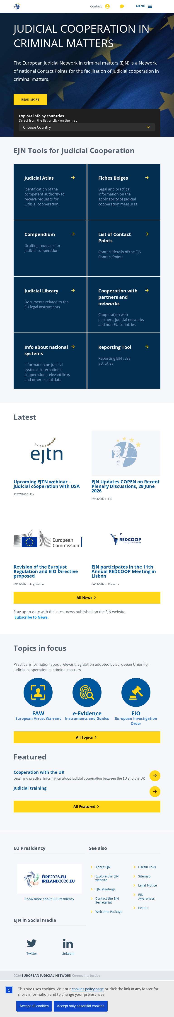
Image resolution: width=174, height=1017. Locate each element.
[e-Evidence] (87, 699)
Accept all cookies (34, 1006)
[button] (87, 598)
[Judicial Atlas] (50, 192)
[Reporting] (123, 361)
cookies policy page (88, 989)
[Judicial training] (87, 791)
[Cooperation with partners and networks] (123, 305)
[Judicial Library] (50, 305)
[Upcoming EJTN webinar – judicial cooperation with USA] (48, 464)
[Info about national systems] (50, 361)
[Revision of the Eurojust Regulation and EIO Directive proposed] (48, 551)
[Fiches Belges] (123, 192)
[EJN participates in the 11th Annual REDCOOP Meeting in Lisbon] (126, 551)
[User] (106, 6)
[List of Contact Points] (123, 248)
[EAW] (38, 699)
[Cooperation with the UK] (87, 776)
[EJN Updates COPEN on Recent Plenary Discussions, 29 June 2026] (126, 466)
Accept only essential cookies (80, 1006)
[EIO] (135, 702)
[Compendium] (50, 248)
